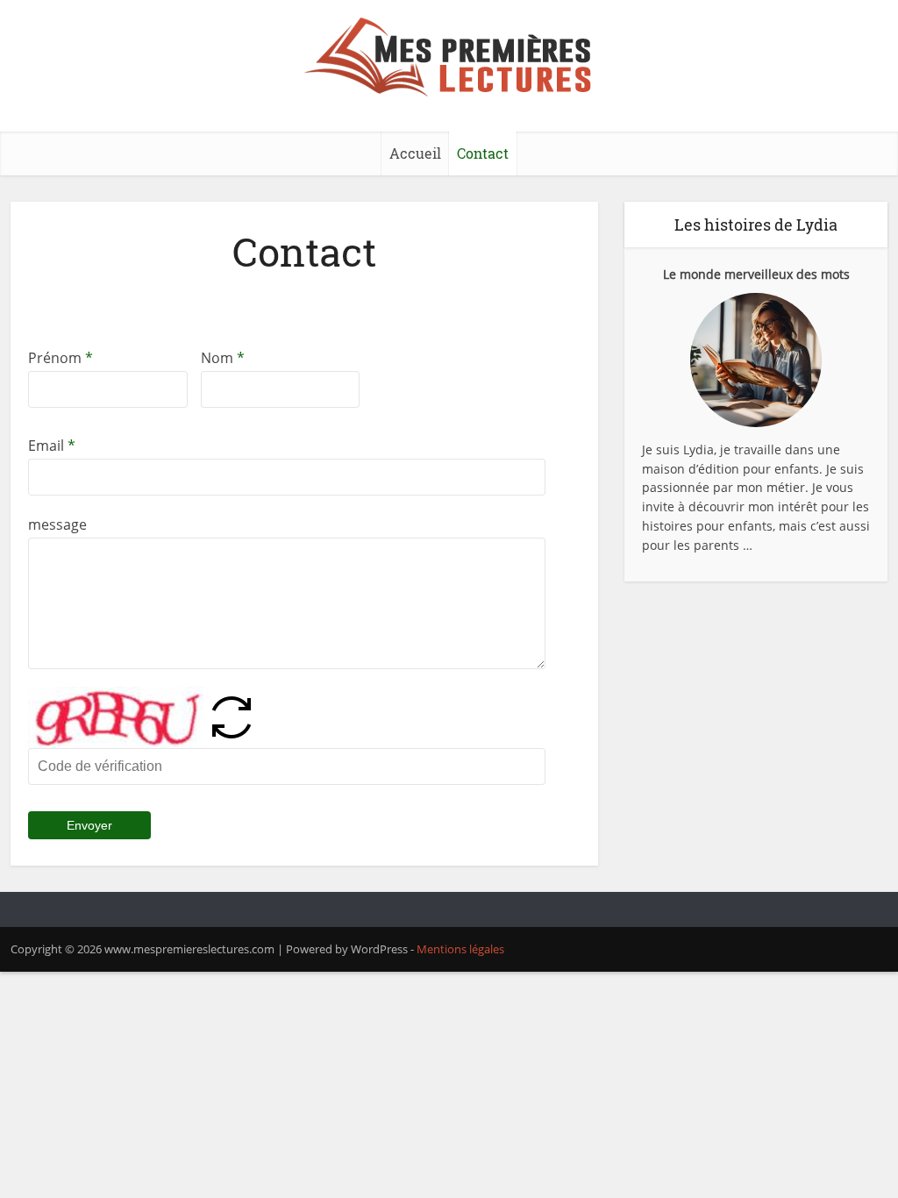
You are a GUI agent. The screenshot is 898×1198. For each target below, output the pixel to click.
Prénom (60, 357)
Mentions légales (460, 949)
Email (51, 445)
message (57, 524)
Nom (223, 357)
